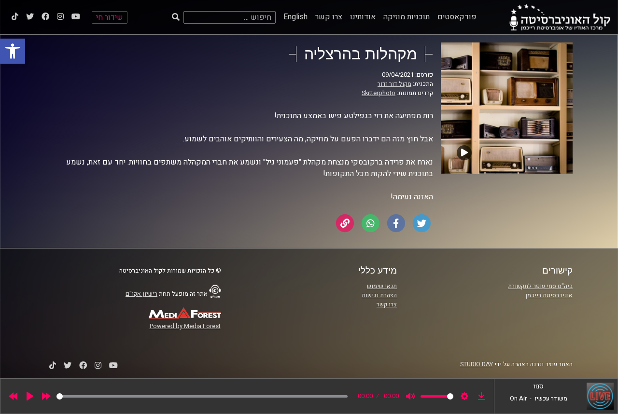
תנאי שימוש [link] (382, 286)
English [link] (295, 17)
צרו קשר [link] (328, 17)
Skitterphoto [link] (378, 93)
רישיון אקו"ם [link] (141, 294)
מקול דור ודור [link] (394, 84)
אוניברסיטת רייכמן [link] (549, 295)
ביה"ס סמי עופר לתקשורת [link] (540, 286)
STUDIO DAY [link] (476, 364)
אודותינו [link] (363, 17)
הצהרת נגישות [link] (379, 295)
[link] (12, 51)
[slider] (202, 396)
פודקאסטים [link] (457, 17)
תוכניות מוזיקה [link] (406, 17)
